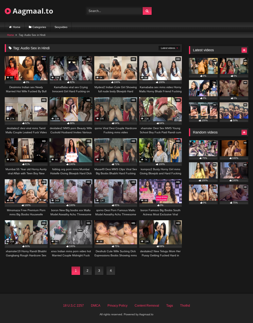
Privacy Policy (117, 305)
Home (16, 27)
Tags (169, 305)
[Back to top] (240, 311)
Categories (39, 27)
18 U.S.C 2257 (73, 305)
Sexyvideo (61, 27)
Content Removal (147, 305)
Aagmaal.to (32, 11)
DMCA (95, 305)
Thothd (185, 305)
